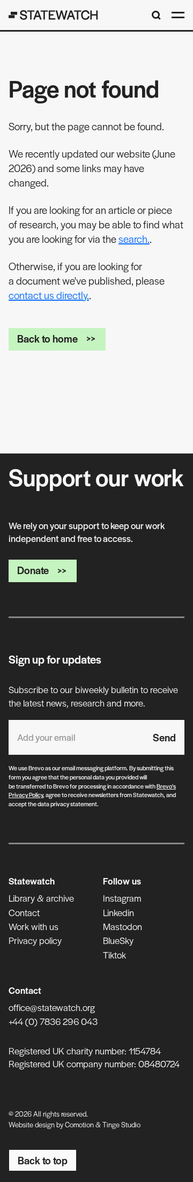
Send (164, 737)
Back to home (47, 338)
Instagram (122, 897)
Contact (24, 912)
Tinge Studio (121, 1124)
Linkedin (118, 912)
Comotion (79, 1124)
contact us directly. (49, 295)
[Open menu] (178, 15)
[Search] (156, 15)
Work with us (33, 926)
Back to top (43, 1160)
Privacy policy (35, 940)
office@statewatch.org (52, 1007)
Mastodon (122, 926)
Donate (33, 570)
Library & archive (41, 897)
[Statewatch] (53, 15)
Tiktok (114, 954)
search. (134, 239)
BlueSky (118, 940)
